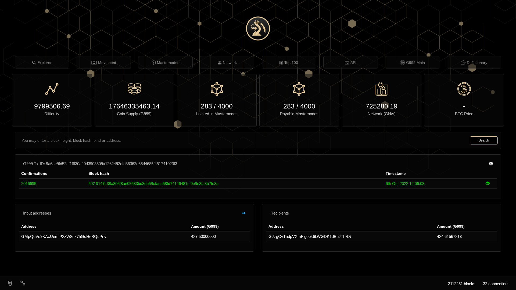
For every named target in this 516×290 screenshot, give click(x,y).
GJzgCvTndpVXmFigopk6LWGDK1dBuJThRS (309, 236)
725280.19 (381, 106)
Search (484, 140)
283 (206, 106)
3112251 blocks (461, 283)
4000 (225, 106)
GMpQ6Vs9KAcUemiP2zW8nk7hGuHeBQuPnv (63, 236)
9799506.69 (52, 106)
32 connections (496, 283)
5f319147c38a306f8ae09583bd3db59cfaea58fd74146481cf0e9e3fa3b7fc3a (153, 183)
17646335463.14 (134, 106)
